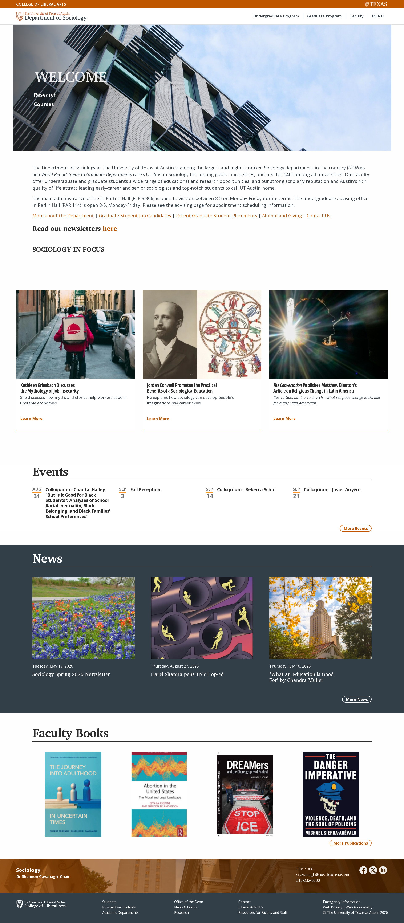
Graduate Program (324, 16)
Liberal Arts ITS (250, 907)
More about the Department (63, 216)
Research (181, 912)
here (110, 228)
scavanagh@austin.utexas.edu (323, 874)
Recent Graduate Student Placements (216, 216)
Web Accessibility (359, 907)
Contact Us (318, 216)
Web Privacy (332, 907)
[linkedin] (383, 870)
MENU (378, 16)
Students (109, 901)
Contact (244, 901)
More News (357, 699)
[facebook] (363, 870)
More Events (356, 528)
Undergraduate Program (276, 16)
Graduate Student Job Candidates (135, 216)
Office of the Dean (188, 901)
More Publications (350, 843)
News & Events (186, 907)
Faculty (357, 16)
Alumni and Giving (282, 216)
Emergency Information (341, 901)
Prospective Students (119, 907)
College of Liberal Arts (41, 4)
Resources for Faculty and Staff (262, 912)
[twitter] (373, 870)
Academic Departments (120, 912)
